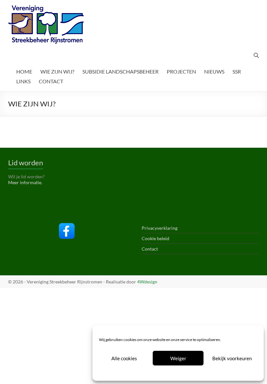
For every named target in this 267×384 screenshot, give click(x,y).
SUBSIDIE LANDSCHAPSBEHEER (120, 71)
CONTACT (51, 81)
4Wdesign (147, 281)
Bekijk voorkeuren (232, 358)
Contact (150, 249)
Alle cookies (124, 358)
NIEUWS (214, 71)
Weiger (178, 358)
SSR (236, 71)
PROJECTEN (181, 71)
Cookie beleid (160, 372)
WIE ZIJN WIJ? (57, 71)
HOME (24, 71)
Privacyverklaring (190, 372)
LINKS (23, 81)
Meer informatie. (25, 182)
